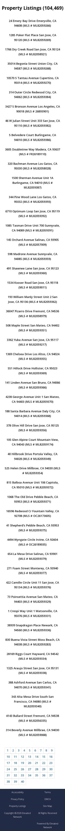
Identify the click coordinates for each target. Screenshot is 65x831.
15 (43, 757)
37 (50, 775)
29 (43, 769)
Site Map (47, 806)
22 (43, 763)
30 (50, 769)
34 (29, 775)
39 (15, 781)
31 (8, 775)
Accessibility (18, 792)
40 (22, 781)
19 (22, 763)
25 (15, 769)
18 (15, 763)
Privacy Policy (17, 799)
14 (36, 757)
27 (29, 769)
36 (43, 775)
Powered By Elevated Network (47, 825)
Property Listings (17, 806)
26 (22, 769)
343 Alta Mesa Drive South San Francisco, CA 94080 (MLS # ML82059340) (32, 701)
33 (22, 775)
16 (50, 757)
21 (36, 763)
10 (8, 757)
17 (8, 763)
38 (8, 781)
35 (36, 775)
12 (22, 757)
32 (15, 775)
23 (50, 763)
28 (36, 769)
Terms (47, 792)
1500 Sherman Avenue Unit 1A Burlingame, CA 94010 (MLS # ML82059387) (32, 182)
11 (15, 757)
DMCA (47, 799)
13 (29, 757)
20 (29, 763)
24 (8, 769)
